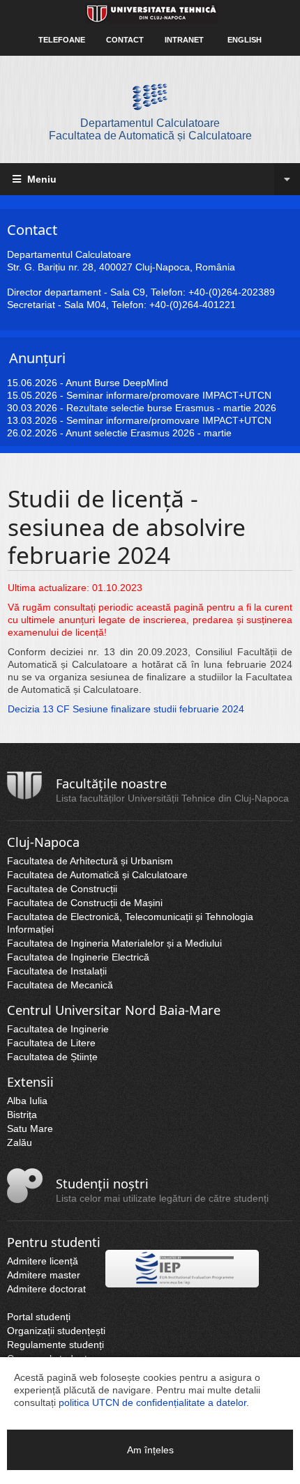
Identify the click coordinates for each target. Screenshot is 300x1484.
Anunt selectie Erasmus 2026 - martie (149, 432)
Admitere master (43, 1274)
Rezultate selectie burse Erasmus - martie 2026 (171, 407)
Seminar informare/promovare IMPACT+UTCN (168, 395)
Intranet (184, 40)
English (244, 40)
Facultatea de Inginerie (58, 1028)
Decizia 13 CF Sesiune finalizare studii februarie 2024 (126, 708)
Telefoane (61, 40)
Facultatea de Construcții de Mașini (85, 902)
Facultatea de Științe (52, 1056)
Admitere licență (42, 1261)
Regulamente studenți (55, 1344)
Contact (125, 40)
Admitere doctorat (46, 1288)
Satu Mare (30, 1128)
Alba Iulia (27, 1100)
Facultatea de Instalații (57, 971)
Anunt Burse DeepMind (117, 382)
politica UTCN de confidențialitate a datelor (152, 1402)
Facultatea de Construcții (62, 888)
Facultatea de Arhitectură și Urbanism (90, 860)
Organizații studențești (56, 1330)
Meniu (40, 179)
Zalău (19, 1142)
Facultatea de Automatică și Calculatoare (97, 874)
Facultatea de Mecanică (60, 984)
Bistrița (22, 1114)
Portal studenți (38, 1316)
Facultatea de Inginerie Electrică (78, 957)
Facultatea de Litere (51, 1042)
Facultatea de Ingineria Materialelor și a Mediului (114, 943)
